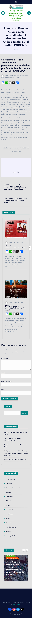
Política (8, 531)
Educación (9, 501)
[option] (16, 568)
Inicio (16, 49)
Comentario (5, 358)
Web (2, 389)
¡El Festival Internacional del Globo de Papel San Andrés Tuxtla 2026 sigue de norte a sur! (16, 453)
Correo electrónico (6, 381)
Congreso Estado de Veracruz (15, 488)
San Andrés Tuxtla (22, 75)
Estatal (8, 505)
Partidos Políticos (11, 527)
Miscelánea (9, 514)
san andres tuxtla (16, 151)
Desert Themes (17, 604)
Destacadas (13, 75)
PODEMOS (25, 148)
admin (6, 75)
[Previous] (23, 550)
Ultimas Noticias (6, 77)
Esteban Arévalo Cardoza (11, 148)
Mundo (8, 518)
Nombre (3, 373)
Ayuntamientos (10, 479)
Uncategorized (10, 536)
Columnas (9, 483)
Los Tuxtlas (9, 509)
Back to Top (17, 614)
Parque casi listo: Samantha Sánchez (15, 459)
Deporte (8, 492)
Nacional (8, 523)
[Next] (26, 550)
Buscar (8, 406)
